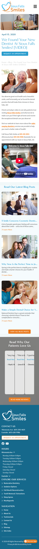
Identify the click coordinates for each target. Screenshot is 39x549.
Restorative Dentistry (12, 483)
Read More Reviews (19, 399)
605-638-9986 (18, 137)
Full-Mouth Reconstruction (14, 490)
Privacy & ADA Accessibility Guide (19, 544)
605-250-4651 (24, 134)
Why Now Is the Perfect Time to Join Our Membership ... (19, 264)
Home (4, 62)
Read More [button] (11, 359)
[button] (3, 443)
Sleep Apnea (8, 497)
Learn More (7, 230)
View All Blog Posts (19, 332)
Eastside (5, 432)
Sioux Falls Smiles (14, 113)
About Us (7, 513)
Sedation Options (10, 487)
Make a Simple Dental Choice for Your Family (19, 309)
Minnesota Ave (7, 430)
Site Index (7, 531)
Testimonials (8, 517)
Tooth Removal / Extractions (14, 493)
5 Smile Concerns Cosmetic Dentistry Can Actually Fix (19, 220)
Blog (10, 62)
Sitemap (7, 527)
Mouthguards (9, 500)
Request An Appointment (15, 54)
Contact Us (8, 520)
